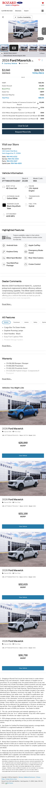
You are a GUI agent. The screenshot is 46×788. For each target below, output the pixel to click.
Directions (18, 11)
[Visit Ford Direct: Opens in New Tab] (9, 783)
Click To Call (23, 126)
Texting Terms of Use (11, 779)
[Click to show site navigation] (42, 11)
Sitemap (21, 777)
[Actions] (42, 60)
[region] (23, 100)
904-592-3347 (12, 161)
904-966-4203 (16, 163)
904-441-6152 (12, 156)
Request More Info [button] (23, 132)
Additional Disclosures (30, 777)
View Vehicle (23, 455)
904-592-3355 (13, 159)
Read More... (7, 304)
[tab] (6, 322)
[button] (7, 11)
